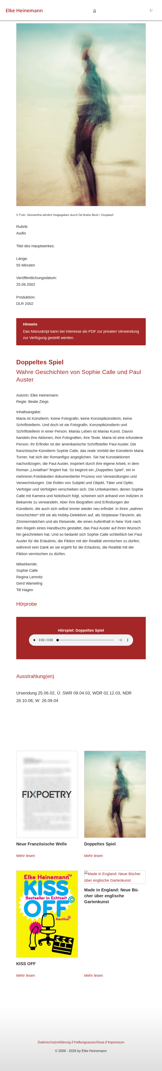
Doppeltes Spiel (100, 844)
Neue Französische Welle (41, 844)
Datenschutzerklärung (54, 1042)
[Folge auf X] (81, 1030)
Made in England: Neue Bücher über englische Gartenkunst (111, 896)
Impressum (116, 1042)
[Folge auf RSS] (96, 1030)
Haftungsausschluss (89, 1042)
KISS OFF (26, 963)
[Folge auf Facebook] (66, 1030)
